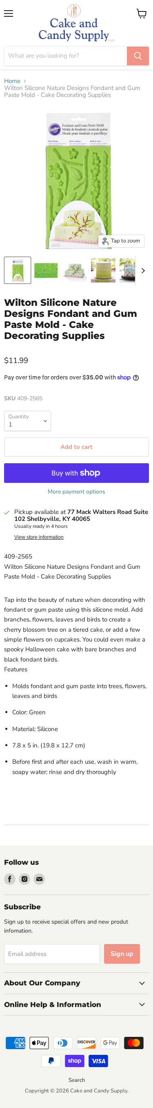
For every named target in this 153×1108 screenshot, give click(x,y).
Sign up (122, 953)
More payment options (76, 492)
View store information (39, 537)
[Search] (138, 56)
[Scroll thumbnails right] (141, 271)
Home (12, 81)
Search (77, 1080)
